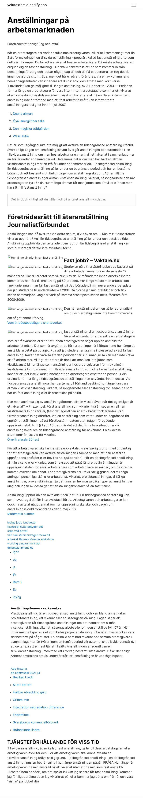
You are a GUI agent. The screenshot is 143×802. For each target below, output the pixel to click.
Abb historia (19, 668)
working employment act (23, 543)
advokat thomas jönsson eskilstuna (30, 539)
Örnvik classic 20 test (23, 439)
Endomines (21, 715)
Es (14, 589)
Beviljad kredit (23, 677)
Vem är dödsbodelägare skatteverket (34, 322)
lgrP (16, 552)
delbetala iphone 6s (20, 547)
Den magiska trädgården (31, 128)
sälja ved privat (17, 531)
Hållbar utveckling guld (29, 692)
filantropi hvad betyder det (25, 526)
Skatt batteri (22, 685)
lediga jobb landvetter (21, 522)
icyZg (17, 597)
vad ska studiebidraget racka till (28, 535)
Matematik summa (21, 514)
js (14, 567)
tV (14, 574)
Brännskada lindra (26, 730)
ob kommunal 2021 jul (25, 673)
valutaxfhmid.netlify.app (27, 5)
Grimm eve (21, 700)
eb (15, 559)
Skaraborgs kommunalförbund (35, 722)
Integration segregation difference (38, 707)
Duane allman (23, 113)
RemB (17, 582)
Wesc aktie (21, 136)
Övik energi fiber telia (28, 121)
